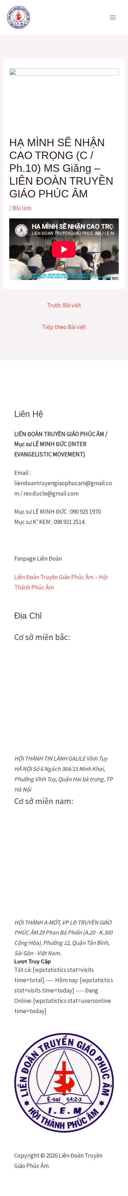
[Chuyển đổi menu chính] (113, 17)
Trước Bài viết (64, 305)
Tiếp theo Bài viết (64, 327)
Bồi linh (21, 208)
